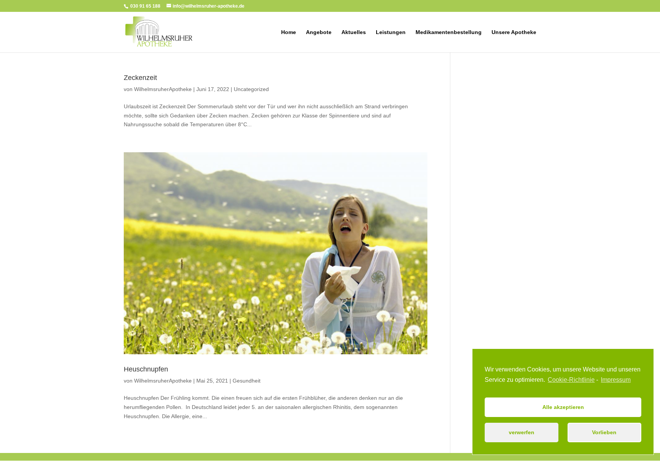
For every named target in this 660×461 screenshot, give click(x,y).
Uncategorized (251, 89)
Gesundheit (246, 381)
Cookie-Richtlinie (571, 379)
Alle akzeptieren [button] (563, 407)
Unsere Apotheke (514, 32)
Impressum (616, 379)
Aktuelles (353, 32)
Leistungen (391, 32)
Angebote (319, 32)
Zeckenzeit (140, 77)
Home (288, 32)
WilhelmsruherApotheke (163, 89)
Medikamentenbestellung (449, 32)
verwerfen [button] (521, 432)
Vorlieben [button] (604, 432)
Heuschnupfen (146, 369)
